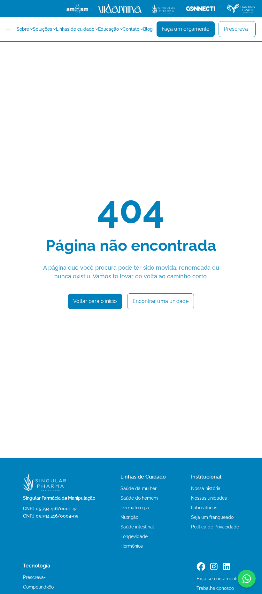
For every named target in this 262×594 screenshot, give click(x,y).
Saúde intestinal (137, 526)
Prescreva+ (34, 577)
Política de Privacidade (215, 526)
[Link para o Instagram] (213, 566)
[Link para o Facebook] (200, 566)
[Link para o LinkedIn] (226, 566)
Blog (148, 29)
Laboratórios (204, 507)
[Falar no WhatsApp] (247, 579)
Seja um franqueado (212, 517)
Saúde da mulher (138, 488)
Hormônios (131, 546)
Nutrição (129, 517)
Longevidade (134, 536)
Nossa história (205, 488)
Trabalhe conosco (215, 588)
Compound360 (38, 587)
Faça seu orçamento (217, 578)
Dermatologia (134, 507)
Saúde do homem (139, 498)
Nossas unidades (209, 498)
